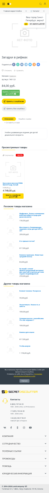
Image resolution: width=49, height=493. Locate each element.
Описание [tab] (8, 119)
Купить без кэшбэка (15, 108)
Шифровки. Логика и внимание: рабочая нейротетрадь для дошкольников (31, 215)
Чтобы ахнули (24, 346)
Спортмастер (9, 155)
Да (26, 24)
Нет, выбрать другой (37, 24)
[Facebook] (11, 428)
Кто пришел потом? (27, 241)
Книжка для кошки (26, 332)
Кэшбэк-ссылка (25, 119)
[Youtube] (30, 428)
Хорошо (24, 381)
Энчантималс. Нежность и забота (29, 305)
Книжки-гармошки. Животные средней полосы (31, 256)
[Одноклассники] (18, 428)
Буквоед (12, 76)
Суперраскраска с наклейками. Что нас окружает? (31, 319)
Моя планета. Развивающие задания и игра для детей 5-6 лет (30, 229)
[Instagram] (24, 428)
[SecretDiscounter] (9, 4)
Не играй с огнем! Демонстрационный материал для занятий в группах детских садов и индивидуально (31, 271)
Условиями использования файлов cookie (28, 375)
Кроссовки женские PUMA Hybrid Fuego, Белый (13, 184)
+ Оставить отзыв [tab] (12, 122)
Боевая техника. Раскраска (30, 291)
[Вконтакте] (5, 428)
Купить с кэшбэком (15, 101)
